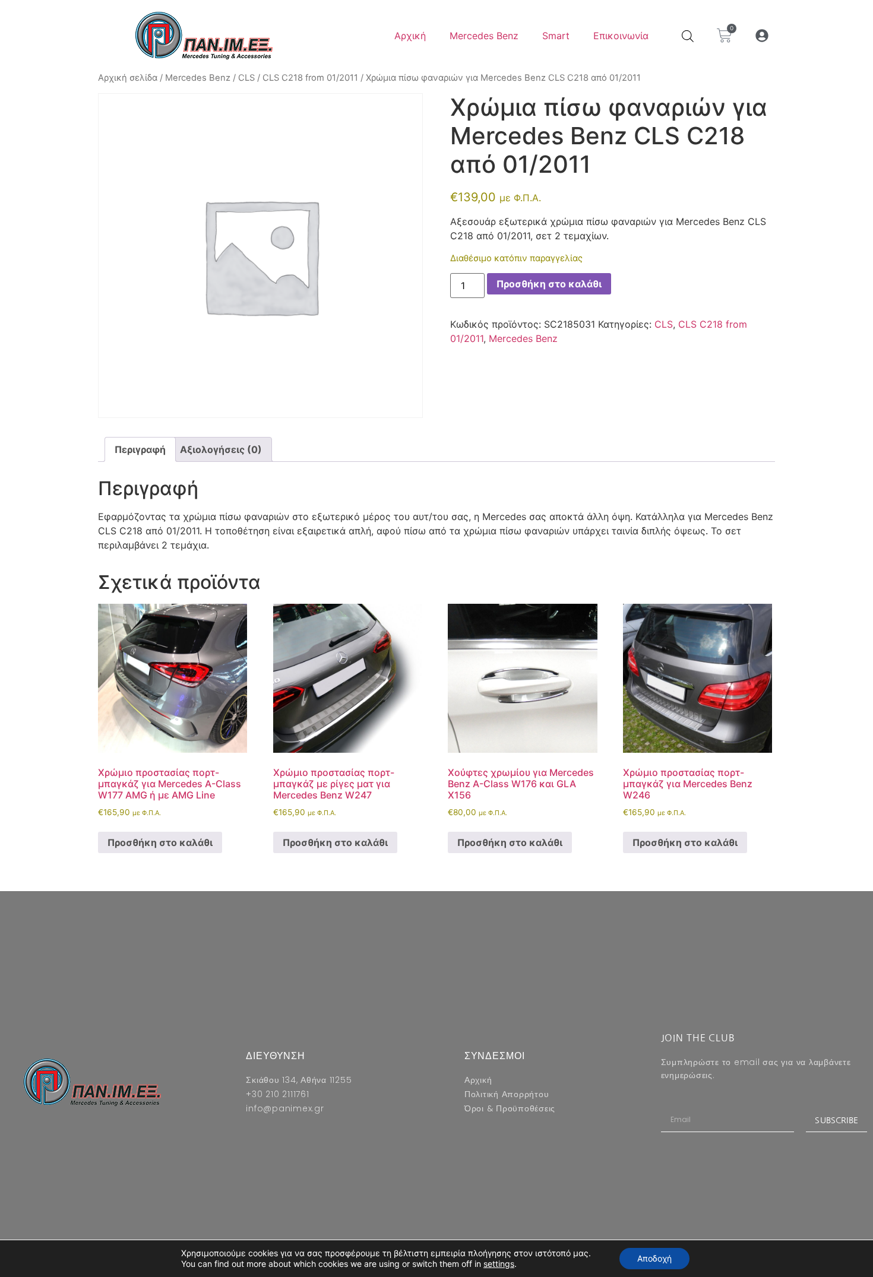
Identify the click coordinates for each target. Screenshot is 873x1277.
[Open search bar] (688, 36)
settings (498, 1264)
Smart (556, 36)
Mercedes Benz (484, 36)
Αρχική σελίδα (127, 77)
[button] (762, 36)
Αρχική (410, 36)
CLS (246, 77)
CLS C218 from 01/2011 (310, 77)
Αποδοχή (654, 1258)
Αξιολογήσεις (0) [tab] (221, 449)
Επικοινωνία (621, 36)
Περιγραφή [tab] (140, 449)
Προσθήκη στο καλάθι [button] (160, 842)
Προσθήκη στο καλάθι (549, 284)
